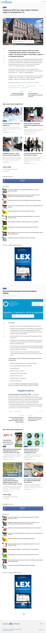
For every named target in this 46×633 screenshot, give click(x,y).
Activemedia (11, 630)
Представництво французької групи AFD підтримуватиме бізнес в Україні (33, 125)
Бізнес (4, 7)
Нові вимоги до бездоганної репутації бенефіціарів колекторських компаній (24, 200)
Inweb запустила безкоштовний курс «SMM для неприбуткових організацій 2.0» (32, 480)
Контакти (41, 629)
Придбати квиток (26, 390)
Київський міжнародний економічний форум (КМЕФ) (17, 94)
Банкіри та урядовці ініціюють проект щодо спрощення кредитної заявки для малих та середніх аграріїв (16, 420)
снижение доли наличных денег (14, 87)
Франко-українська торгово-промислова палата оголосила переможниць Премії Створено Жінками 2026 (25, 233)
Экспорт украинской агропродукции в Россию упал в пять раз (35, 95)
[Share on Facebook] (4, 56)
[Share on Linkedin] (4, 62)
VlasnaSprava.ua (6, 629)
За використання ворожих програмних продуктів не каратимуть (21, 237)
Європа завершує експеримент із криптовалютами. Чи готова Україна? (23, 221)
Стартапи (5, 476)
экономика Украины (24, 87)
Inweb (20, 629)
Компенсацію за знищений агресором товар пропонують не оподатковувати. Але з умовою (25, 206)
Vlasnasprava (6, 132)
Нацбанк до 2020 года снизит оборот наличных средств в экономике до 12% (35, 419)
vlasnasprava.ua (20, 41)
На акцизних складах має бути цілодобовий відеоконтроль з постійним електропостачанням (23, 190)
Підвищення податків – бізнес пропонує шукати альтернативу (11, 154)
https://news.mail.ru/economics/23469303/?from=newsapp (26, 82)
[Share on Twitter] (4, 59)
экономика (10, 411)
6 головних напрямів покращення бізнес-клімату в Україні (33, 154)
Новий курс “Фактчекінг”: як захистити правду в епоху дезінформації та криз (31, 450)
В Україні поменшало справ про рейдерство (11, 124)
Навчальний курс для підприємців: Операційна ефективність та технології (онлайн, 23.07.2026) (23, 217)
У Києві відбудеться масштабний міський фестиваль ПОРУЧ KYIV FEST (23, 227)
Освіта (4, 288)
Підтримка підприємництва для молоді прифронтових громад (21, 211)
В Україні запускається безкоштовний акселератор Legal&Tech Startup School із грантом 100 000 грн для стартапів (12, 481)
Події (4, 446)
